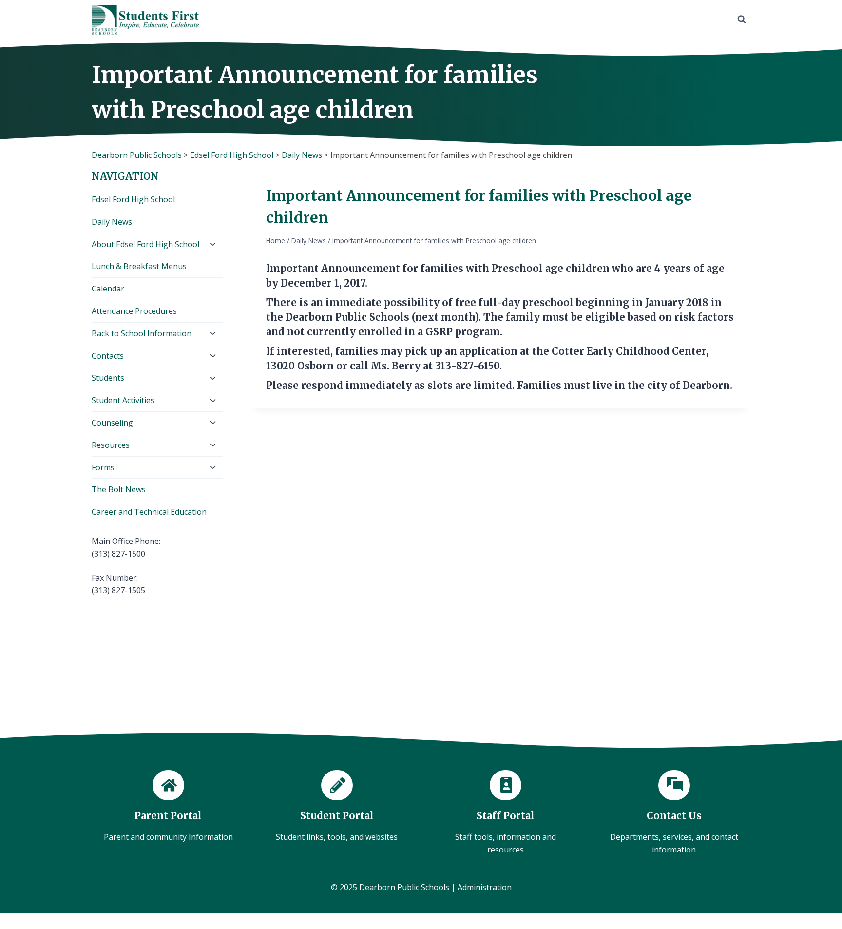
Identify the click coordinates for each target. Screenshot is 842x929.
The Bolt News (119, 489)
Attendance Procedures (134, 311)
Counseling (112, 422)
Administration (485, 887)
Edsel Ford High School (133, 199)
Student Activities (123, 400)
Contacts (108, 355)
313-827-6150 (467, 366)
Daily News (112, 221)
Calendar (108, 288)
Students (108, 377)
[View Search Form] (741, 19)
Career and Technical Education (149, 511)
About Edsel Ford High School (145, 244)
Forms (103, 467)
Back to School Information (141, 333)
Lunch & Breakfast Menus (139, 266)
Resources (111, 445)
